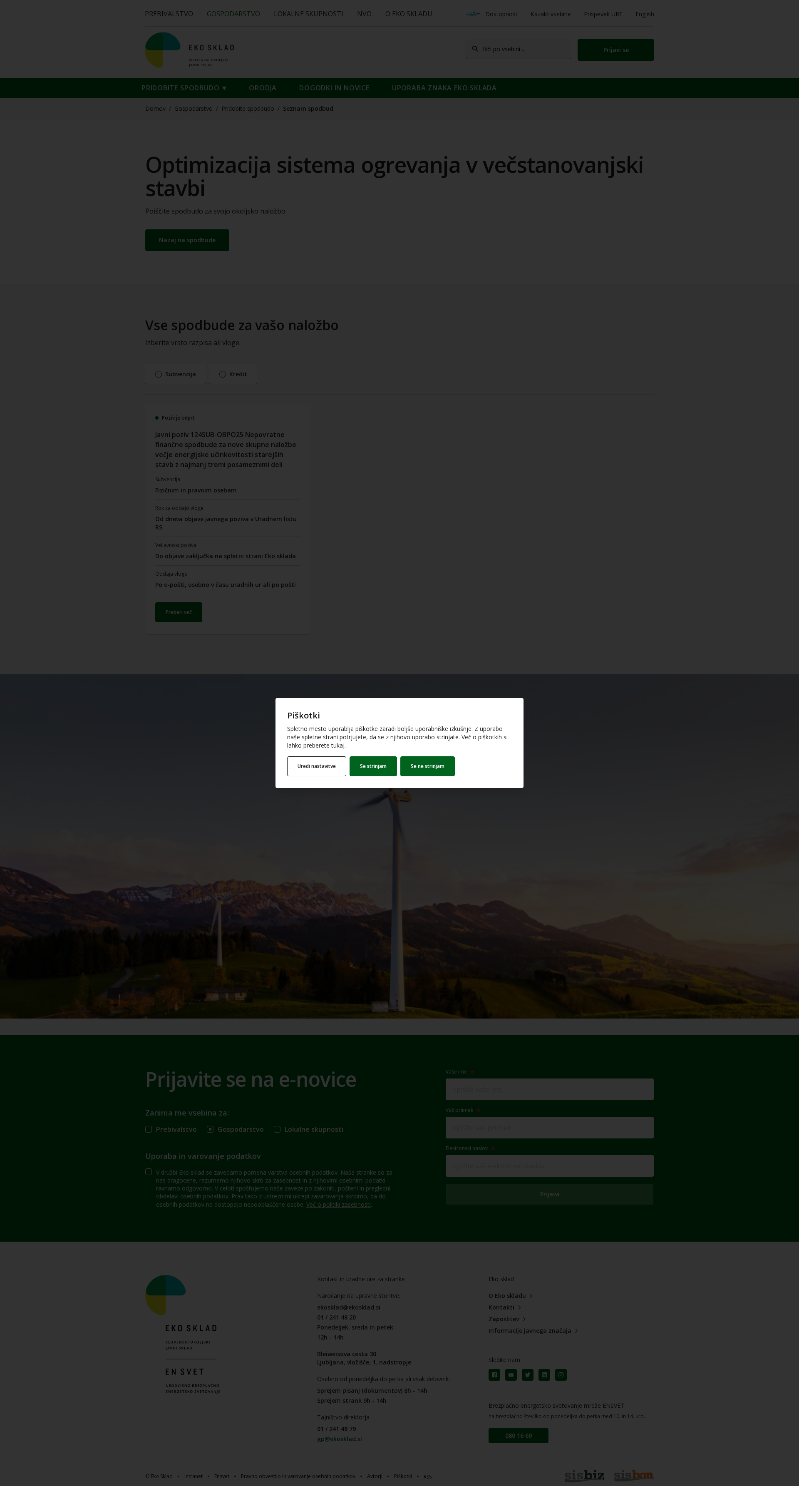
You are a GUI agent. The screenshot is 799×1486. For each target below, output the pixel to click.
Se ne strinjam (427, 766)
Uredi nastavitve (317, 766)
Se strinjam (373, 766)
